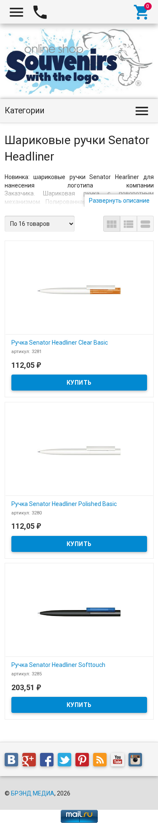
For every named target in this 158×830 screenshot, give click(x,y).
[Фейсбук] (49, 761)
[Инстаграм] (137, 761)
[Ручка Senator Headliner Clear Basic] (79, 289)
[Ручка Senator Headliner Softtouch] (79, 611)
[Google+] (31, 761)
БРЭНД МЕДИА (32, 793)
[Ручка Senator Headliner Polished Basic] (79, 450)
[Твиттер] (66, 761)
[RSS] (102, 761)
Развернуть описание (119, 200)
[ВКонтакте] (13, 761)
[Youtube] (120, 761)
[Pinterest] (84, 761)
